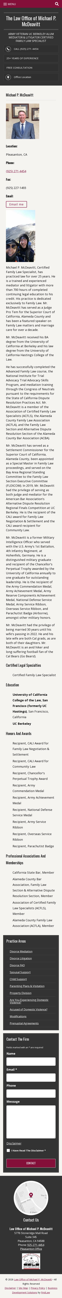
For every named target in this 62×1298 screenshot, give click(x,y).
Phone (11, 1085)
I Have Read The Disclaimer (28, 1150)
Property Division (20, 993)
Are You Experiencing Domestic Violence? (29, 1001)
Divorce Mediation (21, 951)
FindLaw (45, 1292)
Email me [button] (16, 204)
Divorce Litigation (21, 958)
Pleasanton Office (31, 1249)
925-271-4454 (35, 1245)
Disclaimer (13, 1143)
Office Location (22, 77)
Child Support (18, 979)
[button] (9, 3)
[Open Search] (57, 3)
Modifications (18, 1016)
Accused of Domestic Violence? (28, 1009)
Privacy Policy (38, 1288)
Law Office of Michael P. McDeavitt (33, 1279)
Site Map (23, 1288)
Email (11, 1069)
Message (13, 1101)
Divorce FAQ (17, 965)
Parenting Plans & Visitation (27, 986)
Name (10, 1053)
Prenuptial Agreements (24, 1023)
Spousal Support (20, 972)
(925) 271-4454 (29, 48)
